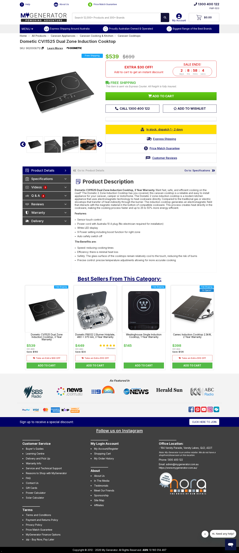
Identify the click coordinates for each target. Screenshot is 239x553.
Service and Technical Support (44, 468)
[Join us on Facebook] (191, 409)
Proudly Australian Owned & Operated (131, 28)
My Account (179, 20)
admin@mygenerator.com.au (182, 464)
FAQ (28, 478)
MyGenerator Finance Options (43, 534)
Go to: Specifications (197, 170)
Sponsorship (101, 495)
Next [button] (100, 144)
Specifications (42, 179)
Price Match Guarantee (105, 4)
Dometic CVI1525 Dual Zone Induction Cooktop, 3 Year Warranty (47, 337)
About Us (64, 4)
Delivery (37, 221)
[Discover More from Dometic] (74, 48)
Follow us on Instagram (119, 430)
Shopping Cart (102, 453)
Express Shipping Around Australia (70, 28)
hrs (188, 74)
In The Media (101, 480)
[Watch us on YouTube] (204, 409)
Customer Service (36, 443)
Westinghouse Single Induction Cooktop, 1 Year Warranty (143, 335)
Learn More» (55, 48)
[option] (35, 144)
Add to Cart (47, 365)
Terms (27, 510)
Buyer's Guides (35, 448)
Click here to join (204, 421)
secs (203, 74)
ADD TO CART (163, 96)
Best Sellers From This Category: (119, 279)
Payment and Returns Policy (42, 519)
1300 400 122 (208, 4)
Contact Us (32, 482)
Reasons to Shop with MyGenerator (46, 473)
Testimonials (101, 485)
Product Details (42, 170)
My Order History (104, 458)
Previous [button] (23, 144)
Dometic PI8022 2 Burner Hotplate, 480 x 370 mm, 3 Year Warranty (95, 335)
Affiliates (99, 505)
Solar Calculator (35, 497)
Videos (38, 187)
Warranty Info (33, 463)
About (95, 471)
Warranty (38, 212)
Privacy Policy (34, 524)
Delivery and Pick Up (38, 458)
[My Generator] (44, 16)
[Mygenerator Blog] (216, 409)
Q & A (37, 195)
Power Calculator (36, 492)
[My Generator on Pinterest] (198, 409)
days (181, 74)
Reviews (37, 204)
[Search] (165, 17)
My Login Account (105, 443)
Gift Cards (31, 487)
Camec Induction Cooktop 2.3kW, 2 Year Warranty (192, 335)
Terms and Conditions (38, 514)
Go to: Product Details (91, 170)
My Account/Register (106, 448)
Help (27, 4)
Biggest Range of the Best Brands (192, 28)
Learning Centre (35, 453)
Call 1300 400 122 (134, 108)
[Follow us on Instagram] (210, 409)
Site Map (99, 500)
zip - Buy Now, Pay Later (40, 539)
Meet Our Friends (104, 490)
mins (195, 74)
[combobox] (116, 17)
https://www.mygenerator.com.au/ (178, 467)
